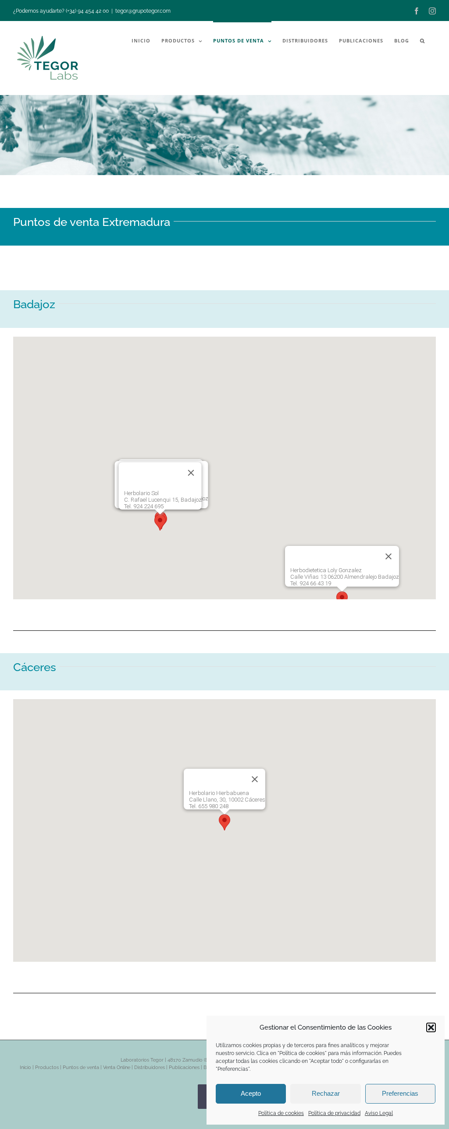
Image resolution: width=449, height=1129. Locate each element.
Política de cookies (281, 1113)
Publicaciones (184, 1067)
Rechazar (326, 1093)
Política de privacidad (334, 1113)
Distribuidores (149, 1067)
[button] (431, 1027)
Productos (47, 1067)
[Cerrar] (388, 556)
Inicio (25, 1067)
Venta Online (116, 1067)
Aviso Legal (379, 1113)
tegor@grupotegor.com (143, 11)
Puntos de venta (81, 1067)
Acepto (251, 1093)
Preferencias (400, 1093)
